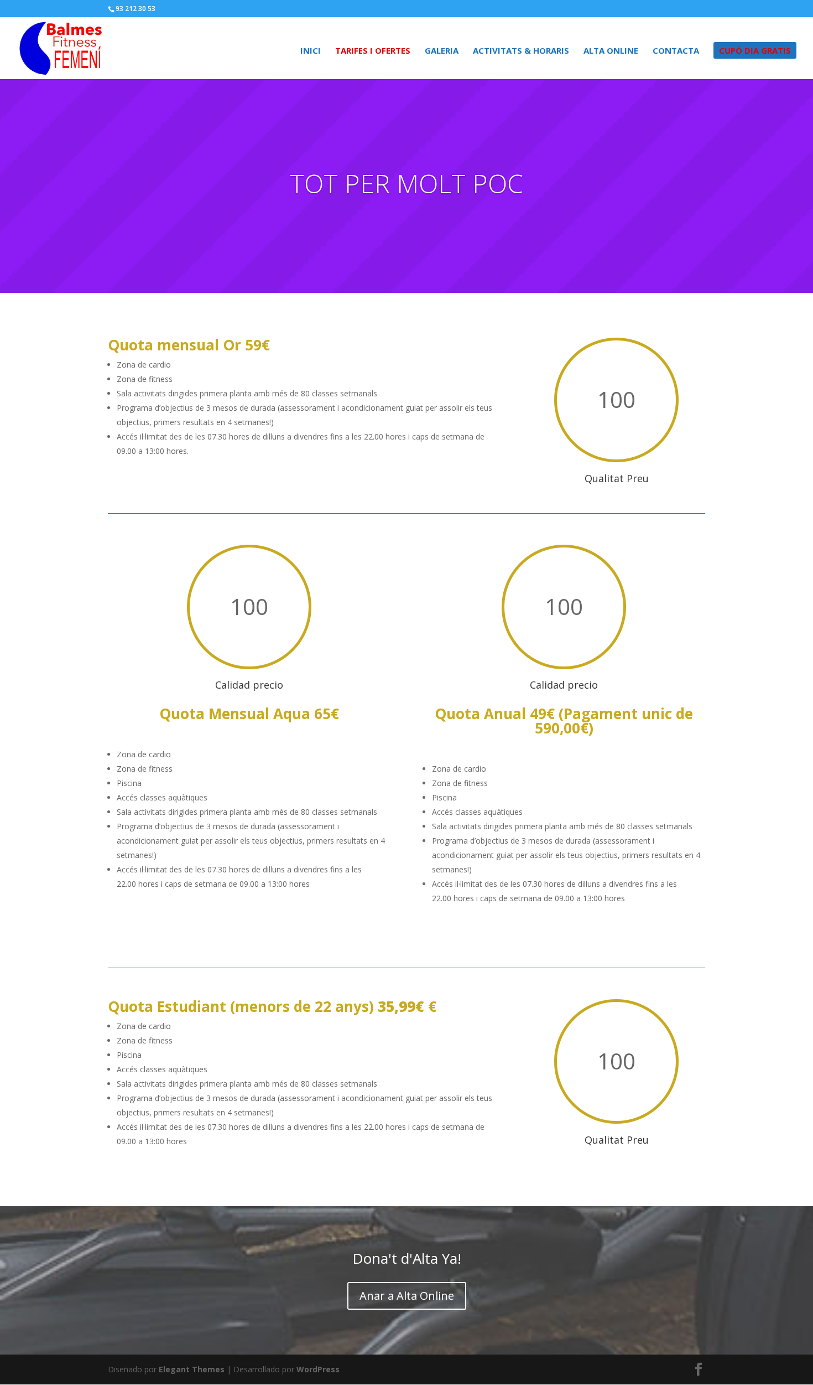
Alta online (610, 51)
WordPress (318, 1369)
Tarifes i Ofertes (372, 51)
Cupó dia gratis (755, 50)
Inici (310, 51)
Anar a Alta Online (406, 1295)
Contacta (676, 51)
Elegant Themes (192, 1369)
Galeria (441, 51)
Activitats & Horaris (521, 51)
